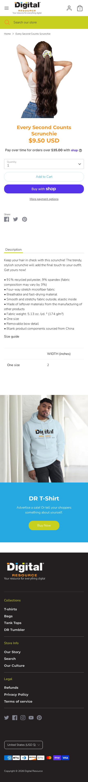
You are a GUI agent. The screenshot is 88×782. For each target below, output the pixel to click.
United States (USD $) (21, 745)
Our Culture (14, 666)
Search (10, 659)
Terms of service (18, 701)
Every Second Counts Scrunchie (33, 33)
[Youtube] (31, 717)
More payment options (44, 199)
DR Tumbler (14, 630)
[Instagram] (22, 717)
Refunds (11, 688)
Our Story (12, 652)
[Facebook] (14, 717)
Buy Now (44, 525)
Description (13, 249)
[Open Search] (6, 22)
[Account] (69, 6)
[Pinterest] (39, 717)
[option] (44, 78)
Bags (8, 616)
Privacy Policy (16, 694)
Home (7, 33)
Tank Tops (12, 623)
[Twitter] (6, 717)
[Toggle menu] (6, 8)
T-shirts (10, 609)
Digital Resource (34, 771)
